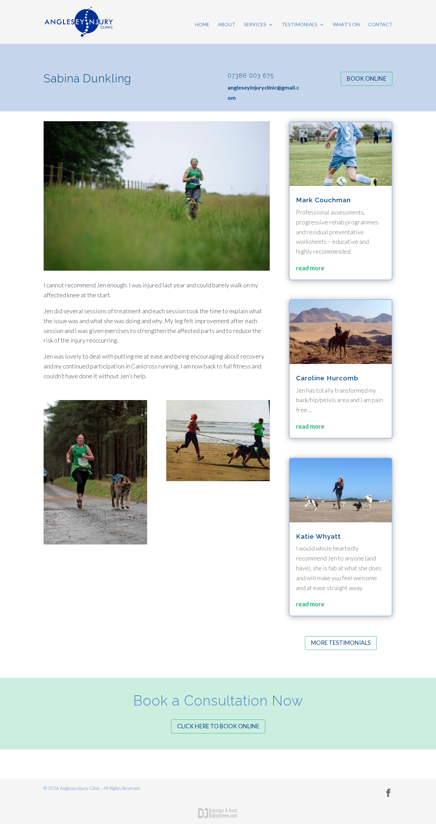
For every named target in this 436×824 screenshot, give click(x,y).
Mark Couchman (323, 200)
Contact (380, 24)
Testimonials (299, 24)
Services (255, 24)
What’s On (346, 24)
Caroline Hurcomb (327, 378)
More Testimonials (341, 642)
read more (310, 268)
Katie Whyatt (318, 536)
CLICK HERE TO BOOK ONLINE (218, 726)
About (226, 24)
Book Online (366, 78)
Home (202, 24)
